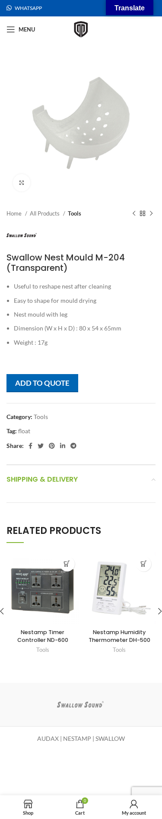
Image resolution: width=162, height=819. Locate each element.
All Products (45, 213)
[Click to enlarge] (21, 182)
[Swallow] (80, 704)
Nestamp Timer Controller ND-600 (42, 636)
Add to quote (42, 382)
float (24, 431)
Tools (74, 213)
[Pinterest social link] (51, 445)
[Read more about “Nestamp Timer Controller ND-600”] (67, 563)
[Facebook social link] (30, 445)
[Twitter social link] (40, 445)
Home (14, 213)
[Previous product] (134, 214)
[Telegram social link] (73, 445)
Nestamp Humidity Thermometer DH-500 (119, 636)
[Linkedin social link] (62, 445)
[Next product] (151, 214)
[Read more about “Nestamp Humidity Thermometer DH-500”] (143, 563)
